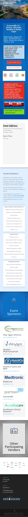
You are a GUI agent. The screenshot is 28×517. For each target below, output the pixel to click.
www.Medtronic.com (8, 384)
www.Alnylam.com (7, 354)
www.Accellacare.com (8, 414)
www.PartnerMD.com (8, 399)
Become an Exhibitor (14, 68)
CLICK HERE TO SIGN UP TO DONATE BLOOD (13, 112)
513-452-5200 (16, 195)
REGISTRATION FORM (18, 197)
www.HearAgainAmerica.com (10, 337)
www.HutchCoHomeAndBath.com (11, 371)
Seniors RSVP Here (14, 62)
